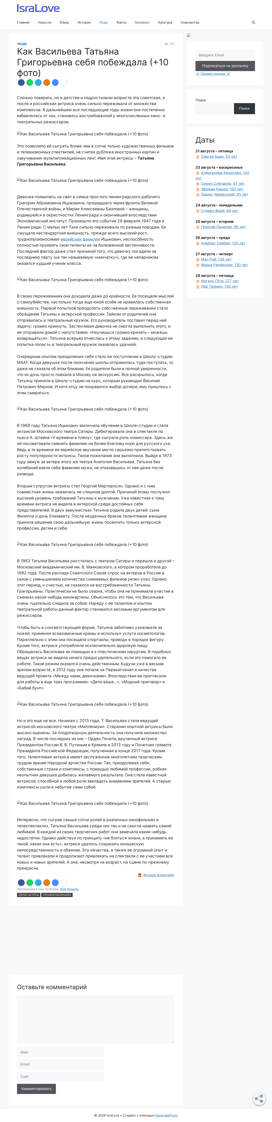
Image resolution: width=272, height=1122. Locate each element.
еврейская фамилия (80, 239)
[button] (253, 22)
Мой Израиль (69, 889)
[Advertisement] (95, 941)
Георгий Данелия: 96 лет (223, 227)
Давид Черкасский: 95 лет (224, 194)
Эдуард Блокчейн (158, 875)
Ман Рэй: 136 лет (216, 259)
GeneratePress (166, 1115)
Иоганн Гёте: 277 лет (220, 281)
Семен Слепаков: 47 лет (223, 183)
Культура (165, 22)
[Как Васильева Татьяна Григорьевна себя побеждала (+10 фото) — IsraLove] (55, 82)
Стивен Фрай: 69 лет (219, 211)
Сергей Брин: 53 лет (219, 156)
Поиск (201, 100)
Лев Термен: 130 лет (219, 286)
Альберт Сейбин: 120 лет (223, 243)
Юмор (64, 22)
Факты (121, 22)
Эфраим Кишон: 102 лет (222, 189)
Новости (44, 22)
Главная (23, 22)
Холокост (142, 22)
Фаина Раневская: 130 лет (224, 265)
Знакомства (190, 22)
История (84, 22)
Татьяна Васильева (57, 894)
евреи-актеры (29, 894)
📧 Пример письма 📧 (213, 74)
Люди (103, 22)
